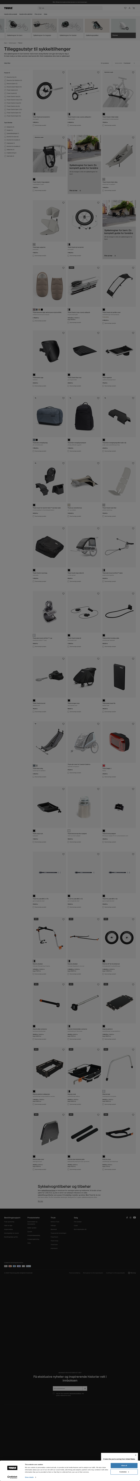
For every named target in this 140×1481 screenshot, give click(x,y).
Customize (123, 1472)
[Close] (136, 1455)
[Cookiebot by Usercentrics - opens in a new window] (12, 1477)
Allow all (124, 1465)
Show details (29, 1477)
